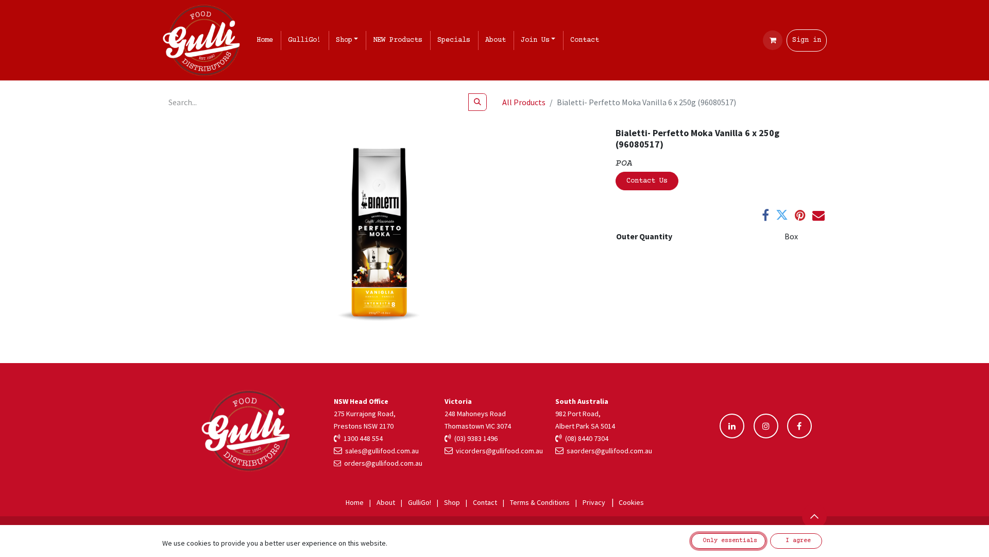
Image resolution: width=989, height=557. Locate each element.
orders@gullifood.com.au (383, 463)
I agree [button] (796, 540)
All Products (523, 102)
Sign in (806, 40)
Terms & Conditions (540, 502)
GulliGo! (419, 502)
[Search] (477, 102)
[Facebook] (765, 215)
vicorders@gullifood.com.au (498, 450)
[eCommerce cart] (772, 40)
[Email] (818, 215)
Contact (485, 502)
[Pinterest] (800, 215)
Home (355, 502)
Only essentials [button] (728, 540)
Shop (452, 502)
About (386, 502)
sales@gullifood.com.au (380, 450)
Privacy (594, 502)
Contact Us (647, 181)
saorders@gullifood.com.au (608, 450)
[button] (814, 516)
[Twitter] (782, 215)
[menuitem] (266, 40)
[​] (732, 426)
